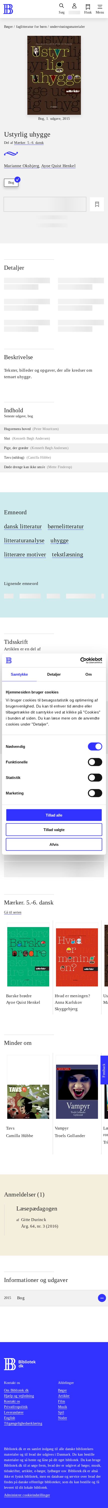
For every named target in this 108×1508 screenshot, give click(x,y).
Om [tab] (88, 674)
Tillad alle (54, 815)
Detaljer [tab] (54, 674)
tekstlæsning (67, 554)
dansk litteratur (23, 526)
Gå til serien (12, 912)
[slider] (54, 79)
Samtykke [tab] (19, 674)
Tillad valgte (54, 830)
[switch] (95, 762)
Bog (11, 182)
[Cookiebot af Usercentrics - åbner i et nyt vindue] (80, 660)
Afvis (54, 844)
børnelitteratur (66, 526)
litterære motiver (25, 554)
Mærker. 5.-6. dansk (28, 902)
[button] (54, 1298)
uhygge (59, 540)
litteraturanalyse (24, 540)
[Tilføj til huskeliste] (97, 204)
